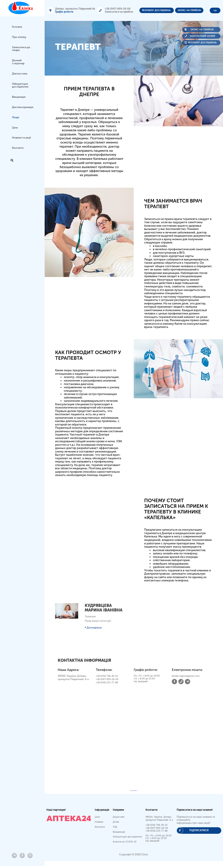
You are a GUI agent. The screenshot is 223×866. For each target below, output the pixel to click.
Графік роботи (64, 11)
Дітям (116, 821)
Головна (17, 26)
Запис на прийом (189, 10)
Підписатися (199, 830)
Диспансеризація (22, 107)
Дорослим (119, 816)
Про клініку (19, 37)
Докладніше (94, 627)
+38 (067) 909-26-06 (117, 8)
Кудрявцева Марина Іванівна (103, 608)
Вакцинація (18, 96)
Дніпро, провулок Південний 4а (75, 8)
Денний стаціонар (18, 62)
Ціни (15, 127)
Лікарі (15, 117)
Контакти (18, 147)
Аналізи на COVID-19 (124, 841)
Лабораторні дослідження (20, 85)
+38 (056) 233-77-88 (107, 682)
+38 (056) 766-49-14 (107, 676)
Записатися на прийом (119, 11)
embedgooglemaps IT (135, 790)
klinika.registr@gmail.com (186, 676)
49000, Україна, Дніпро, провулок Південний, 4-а (159, 818)
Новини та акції (21, 137)
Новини (99, 821)
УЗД (115, 826)
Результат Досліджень (156, 10)
